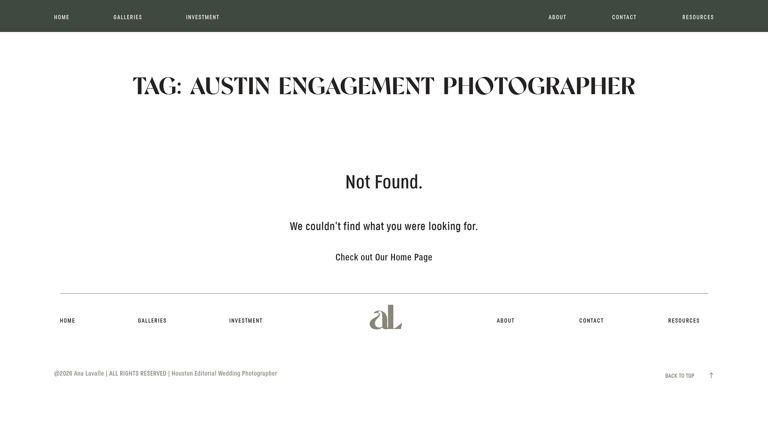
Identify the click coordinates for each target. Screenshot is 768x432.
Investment (202, 17)
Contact (624, 17)
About (557, 17)
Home (61, 17)
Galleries (127, 17)
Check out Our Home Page (384, 257)
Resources (698, 17)
